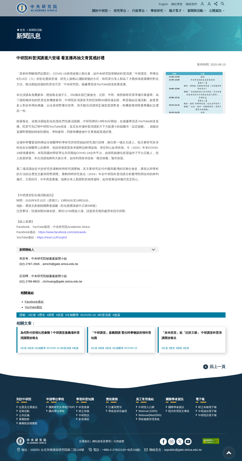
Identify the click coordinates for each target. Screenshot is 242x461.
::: (1, 391)
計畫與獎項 (115, 407)
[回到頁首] (229, 453)
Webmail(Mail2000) (149, 415)
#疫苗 (60, 315)
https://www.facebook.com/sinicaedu (62, 232)
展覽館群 (24, 419)
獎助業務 (112, 399)
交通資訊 (84, 441)
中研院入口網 (146, 407)
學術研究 (157, 10)
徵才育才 (175, 10)
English (163, 4)
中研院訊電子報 (207, 415)
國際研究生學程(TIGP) (62, 407)
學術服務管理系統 (149, 419)
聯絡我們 (191, 4)
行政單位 (138, 10)
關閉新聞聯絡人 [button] (87, 250)
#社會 (32, 315)
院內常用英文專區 (178, 411)
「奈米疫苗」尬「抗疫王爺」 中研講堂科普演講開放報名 (192, 335)
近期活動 (24, 411)
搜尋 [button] (223, 4)
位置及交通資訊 (28, 407)
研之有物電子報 (207, 407)
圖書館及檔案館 (28, 423)
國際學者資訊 (175, 399)
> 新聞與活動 (34, 30)
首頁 (22, 30)
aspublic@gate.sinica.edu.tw (183, 449)
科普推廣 (84, 407)
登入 (202, 4)
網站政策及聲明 (101, 441)
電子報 (200, 399)
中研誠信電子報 (207, 411)
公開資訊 (215, 10)
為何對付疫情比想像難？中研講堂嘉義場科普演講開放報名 (50, 335)
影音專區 (84, 419)
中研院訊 (84, 415)
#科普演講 (104, 315)
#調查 (50, 315)
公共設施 (24, 415)
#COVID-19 (88, 315)
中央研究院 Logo (36, 8)
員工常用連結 (145, 399)
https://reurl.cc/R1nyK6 (52, 237)
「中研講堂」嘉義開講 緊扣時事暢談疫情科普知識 (121, 335)
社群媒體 (119, 441)
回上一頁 (218, 366)
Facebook (164, 442)
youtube (188, 442)
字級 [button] (209, 4)
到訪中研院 (23, 399)
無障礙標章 (214, 441)
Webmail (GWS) (147, 411)
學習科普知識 (85, 399)
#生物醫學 (72, 315)
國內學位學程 (57, 411)
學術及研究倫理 (117, 411)
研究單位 (120, 10)
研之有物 (84, 411)
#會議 (116, 315)
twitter (172, 442)
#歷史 (41, 315)
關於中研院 (100, 10)
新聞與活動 (195, 10)
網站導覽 (176, 4)
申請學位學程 (55, 399)
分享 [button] (216, 4)
